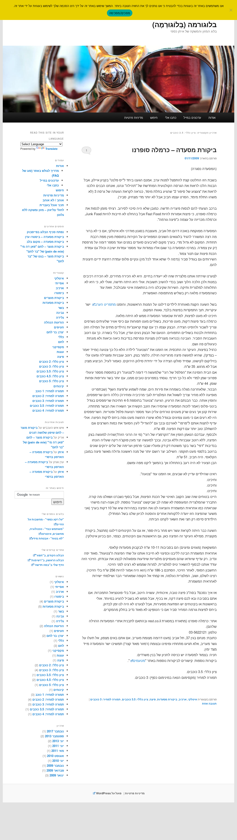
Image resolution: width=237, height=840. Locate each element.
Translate (51, 149)
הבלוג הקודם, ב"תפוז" (49, 555)
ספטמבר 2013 (54, 736)
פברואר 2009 (55, 770)
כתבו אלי (170, 117)
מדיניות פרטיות (133, 117)
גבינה (60, 312)
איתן (61, 452)
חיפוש (154, 117)
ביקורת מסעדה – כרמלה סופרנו (174, 149)
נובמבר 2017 (55, 731)
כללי (61, 337)
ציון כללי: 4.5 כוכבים (50, 376)
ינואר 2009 (57, 775)
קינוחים (58, 386)
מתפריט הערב (105, 304)
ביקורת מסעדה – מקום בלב (45, 241)
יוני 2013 (58, 741)
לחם (61, 342)
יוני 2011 (58, 746)
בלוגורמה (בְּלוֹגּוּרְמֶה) (184, 24)
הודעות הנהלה (54, 322)
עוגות (60, 351)
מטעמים (139, 660)
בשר (61, 307)
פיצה (153, 699)
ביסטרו (59, 293)
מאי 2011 (57, 750)
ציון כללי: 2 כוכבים (51, 361)
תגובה (209, 703)
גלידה (60, 317)
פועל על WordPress (108, 793)
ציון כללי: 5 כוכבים (51, 381)
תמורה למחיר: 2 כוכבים (48, 396)
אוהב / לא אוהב (53, 200)
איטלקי (192, 699)
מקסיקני (58, 347)
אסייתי (59, 283)
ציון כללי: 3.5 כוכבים (135, 699)
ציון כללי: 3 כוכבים (51, 366)
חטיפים (59, 327)
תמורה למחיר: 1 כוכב (49, 391)
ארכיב (183, 699)
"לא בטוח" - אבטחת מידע (48, 538)
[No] (231, 10)
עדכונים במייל (192, 117)
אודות (212, 117)
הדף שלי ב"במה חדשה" (49, 565)
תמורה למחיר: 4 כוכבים (48, 410)
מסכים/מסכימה (119, 13)
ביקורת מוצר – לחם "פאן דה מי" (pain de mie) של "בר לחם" (43, 442)
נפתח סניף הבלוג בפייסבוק (45, 232)
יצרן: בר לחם (55, 332)
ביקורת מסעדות (167, 699)
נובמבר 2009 (55, 765)
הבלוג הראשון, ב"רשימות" (47, 560)
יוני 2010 (58, 760)
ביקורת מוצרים (54, 297)
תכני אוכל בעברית (52, 205)
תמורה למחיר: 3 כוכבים (105, 699)
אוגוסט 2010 (55, 755)
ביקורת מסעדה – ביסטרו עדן (44, 236)
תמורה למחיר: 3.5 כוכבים (47, 405)
